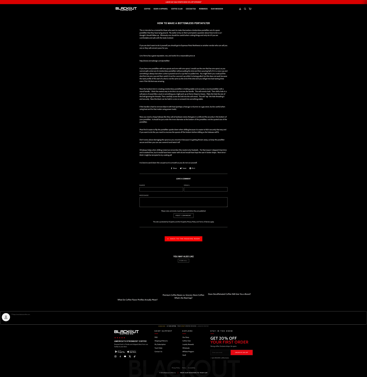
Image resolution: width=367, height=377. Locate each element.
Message (144, 195)
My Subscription (160, 344)
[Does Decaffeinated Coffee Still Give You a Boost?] (229, 279)
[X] (130, 356)
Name (142, 185)
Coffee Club (186, 341)
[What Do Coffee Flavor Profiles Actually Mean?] (138, 281)
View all (183, 260)
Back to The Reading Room (185, 239)
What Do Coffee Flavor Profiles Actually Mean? (138, 299)
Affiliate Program (188, 351)
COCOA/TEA (191, 9)
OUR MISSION (217, 9)
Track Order (158, 348)
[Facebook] (120, 356)
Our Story (185, 337)
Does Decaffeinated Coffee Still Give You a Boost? (229, 294)
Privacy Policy (191, 222)
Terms (184, 368)
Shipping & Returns (161, 341)
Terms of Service (204, 222)
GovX (184, 355)
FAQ (156, 337)
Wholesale (186, 348)
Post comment (183, 215)
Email (187, 185)
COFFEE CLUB (177, 9)
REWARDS (203, 9)
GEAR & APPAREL (161, 9)
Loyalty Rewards (188, 344)
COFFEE (147, 9)
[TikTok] (134, 356)
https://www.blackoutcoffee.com (21, 314)
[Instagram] (115, 356)
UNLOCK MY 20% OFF (241, 352)
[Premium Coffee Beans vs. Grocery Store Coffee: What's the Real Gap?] (183, 279)
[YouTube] (125, 356)
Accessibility (191, 368)
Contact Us (158, 351)
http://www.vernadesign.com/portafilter (155, 61)
